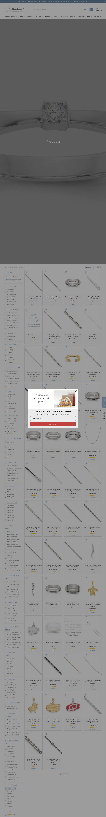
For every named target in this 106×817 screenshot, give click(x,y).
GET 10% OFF (53, 424)
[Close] (76, 391)
